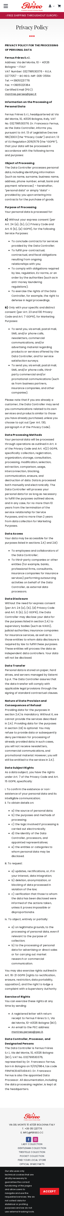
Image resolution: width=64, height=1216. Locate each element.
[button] (6, 15)
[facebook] (28, 1139)
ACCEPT (49, 1191)
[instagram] (35, 1139)
